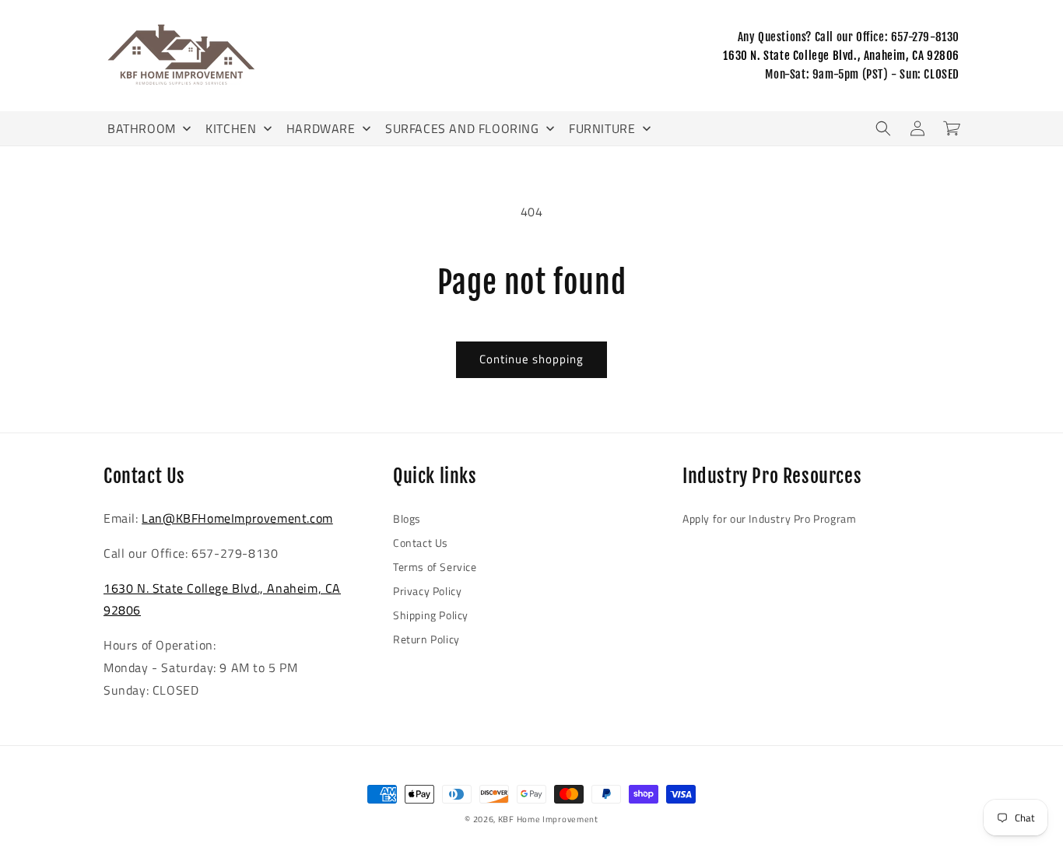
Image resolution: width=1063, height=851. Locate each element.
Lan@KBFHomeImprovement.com (237, 518)
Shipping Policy (430, 615)
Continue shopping (531, 359)
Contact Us (420, 542)
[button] (883, 128)
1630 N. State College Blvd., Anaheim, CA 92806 (841, 55)
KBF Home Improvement (548, 819)
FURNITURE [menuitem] (602, 128)
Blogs (407, 518)
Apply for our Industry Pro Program (769, 518)
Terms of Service (435, 567)
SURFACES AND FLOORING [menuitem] (462, 128)
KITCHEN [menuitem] (230, 128)
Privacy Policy (427, 591)
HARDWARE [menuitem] (321, 128)
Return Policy (426, 639)
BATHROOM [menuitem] (141, 128)
